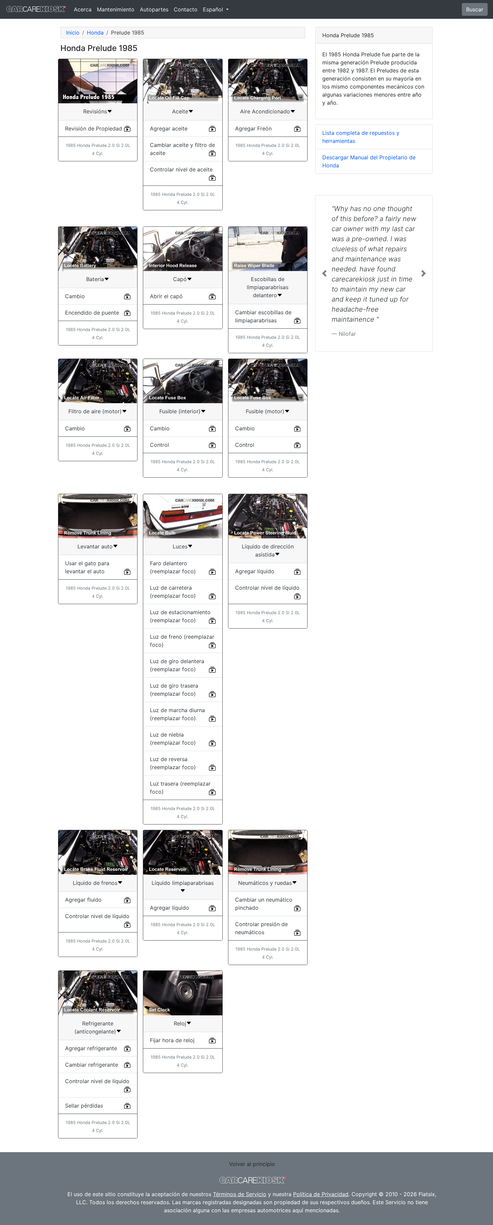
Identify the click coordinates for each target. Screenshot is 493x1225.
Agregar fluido (83, 899)
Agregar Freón (253, 128)
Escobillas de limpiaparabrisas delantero (267, 287)
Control (159, 444)
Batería (95, 279)
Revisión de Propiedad (93, 128)
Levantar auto (95, 546)
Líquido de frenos (95, 883)
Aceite (180, 111)
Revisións (95, 111)
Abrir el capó (166, 296)
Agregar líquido (254, 571)
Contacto (186, 9)
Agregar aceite (168, 128)
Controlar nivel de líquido (267, 587)
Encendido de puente (92, 312)
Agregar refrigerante (91, 1048)
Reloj (180, 1023)
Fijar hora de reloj (172, 1040)
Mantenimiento (115, 9)
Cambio (75, 296)
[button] (324, 273)
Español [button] (214, 9)
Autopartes (154, 9)
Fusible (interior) (180, 411)
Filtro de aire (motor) (95, 411)
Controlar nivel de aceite (181, 169)
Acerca (83, 9)
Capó (180, 279)
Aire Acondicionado (265, 111)
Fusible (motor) (265, 411)
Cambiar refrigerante (91, 1064)
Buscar (474, 9)
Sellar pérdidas (84, 1105)
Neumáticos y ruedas (265, 883)
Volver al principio (252, 1164)
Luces (180, 546)
